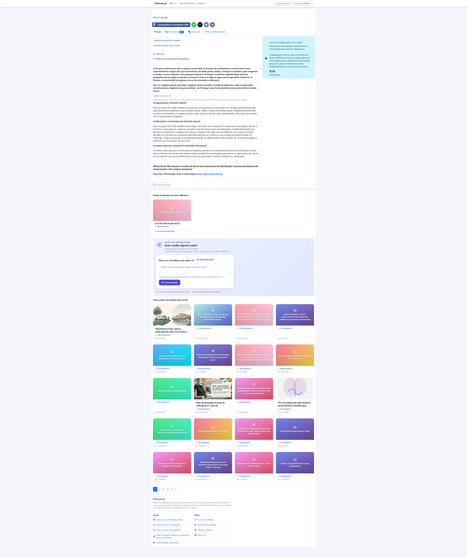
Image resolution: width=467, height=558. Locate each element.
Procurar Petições (187, 3)
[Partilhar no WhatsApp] (193, 24)
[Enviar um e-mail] (206, 24)
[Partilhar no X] (200, 24)
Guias (156, 515)
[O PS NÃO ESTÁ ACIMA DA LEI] (172, 216)
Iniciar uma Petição (302, 3)
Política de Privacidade (215, 31)
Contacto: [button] (201, 3)
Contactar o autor (163, 184)
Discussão (195, 31)
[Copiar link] (212, 24)
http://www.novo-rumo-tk (210, 174)
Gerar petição (171, 282)
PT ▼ (174, 3)
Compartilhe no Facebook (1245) (173, 24)
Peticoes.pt (161, 3)
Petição (157, 31)
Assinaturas (175, 31)
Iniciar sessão (283, 3)
